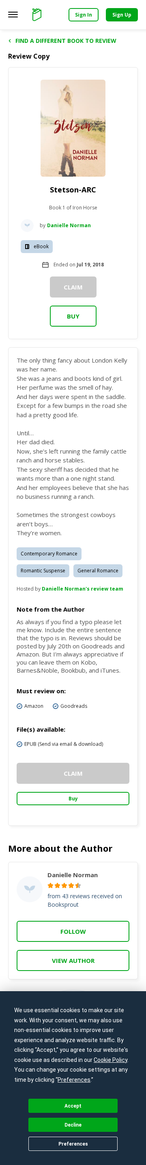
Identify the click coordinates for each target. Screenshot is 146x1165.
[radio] (50, 885)
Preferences (73, 1144)
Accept (73, 1106)
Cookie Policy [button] (110, 1060)
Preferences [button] (74, 1079)
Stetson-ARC (73, 189)
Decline (73, 1125)
